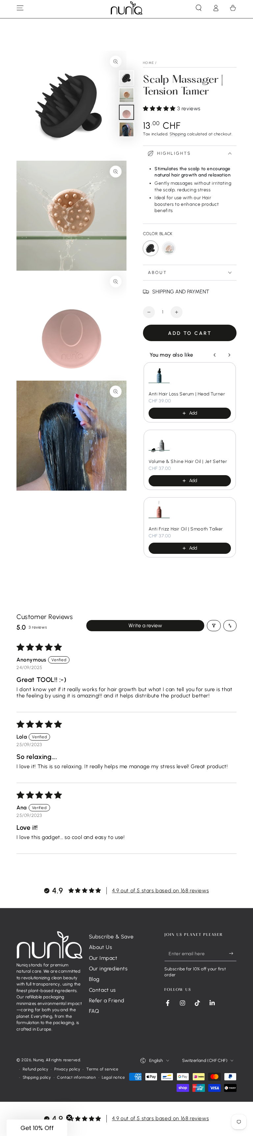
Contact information (76, 1077)
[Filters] (214, 625)
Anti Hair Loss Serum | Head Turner (187, 394)
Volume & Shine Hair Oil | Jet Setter (188, 461)
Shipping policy (37, 1077)
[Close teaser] (69, 1117)
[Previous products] (215, 355)
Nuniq (38, 1060)
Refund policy (35, 1069)
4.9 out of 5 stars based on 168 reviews (160, 890)
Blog (94, 979)
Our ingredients (108, 968)
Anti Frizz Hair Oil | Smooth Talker (186, 529)
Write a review (145, 625)
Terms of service (102, 1069)
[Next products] (229, 355)
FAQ (94, 1011)
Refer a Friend (107, 1000)
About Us (100, 947)
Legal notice (113, 1077)
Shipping (178, 134)
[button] (198, 8)
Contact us (102, 990)
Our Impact (103, 958)
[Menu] (20, 8)
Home (148, 63)
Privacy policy (67, 1069)
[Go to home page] (126, 7)
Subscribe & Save (111, 936)
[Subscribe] (233, 953)
